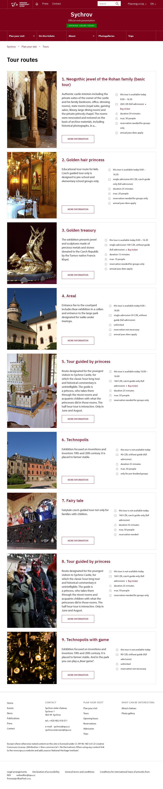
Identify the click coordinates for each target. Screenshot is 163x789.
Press (45, 3)
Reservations (89, 723)
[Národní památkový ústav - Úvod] (20, 4)
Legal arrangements (17, 771)
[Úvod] (36, 3)
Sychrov (81, 14)
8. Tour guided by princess (86, 561)
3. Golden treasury (79, 230)
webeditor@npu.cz (25, 775)
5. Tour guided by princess (86, 361)
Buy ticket (125, 108)
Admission (88, 728)
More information (78, 138)
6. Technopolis (75, 439)
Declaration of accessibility (46, 771)
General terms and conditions (80, 771)
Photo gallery (128, 713)
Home (10, 702)
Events (10, 708)
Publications (13, 718)
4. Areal (69, 295)
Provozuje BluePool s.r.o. (19, 778)
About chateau (129, 708)
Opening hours (90, 718)
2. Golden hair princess (83, 159)
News (10, 713)
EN (152, 3)
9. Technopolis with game (85, 639)
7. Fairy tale (72, 500)
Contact (56, 3)
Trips (85, 733)
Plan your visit (90, 708)
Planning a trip (136, 3)
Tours (86, 713)
